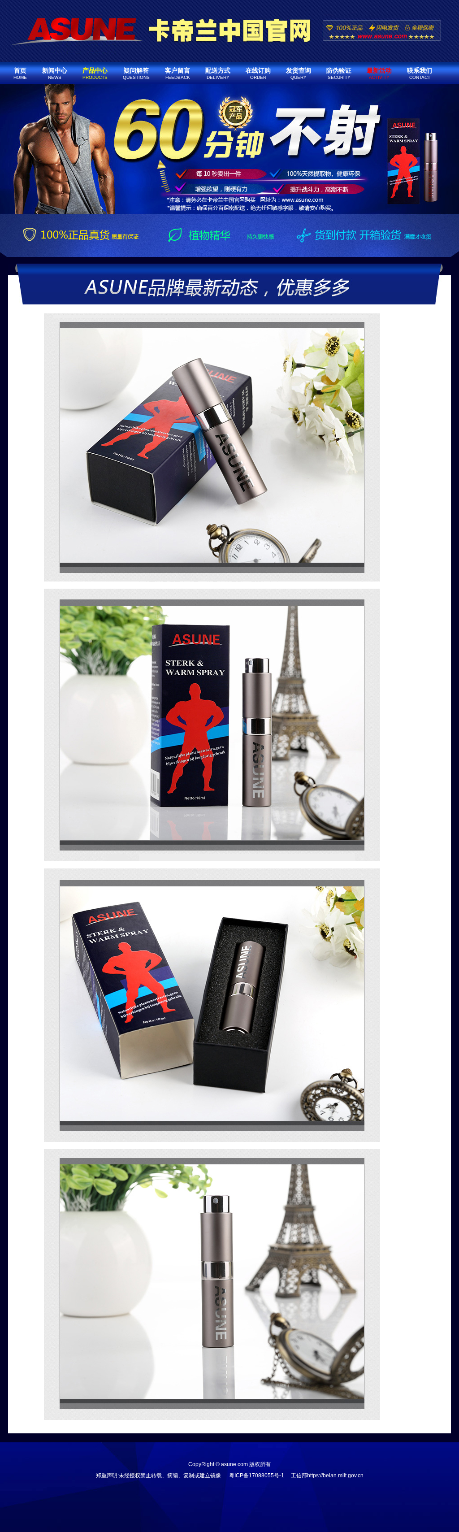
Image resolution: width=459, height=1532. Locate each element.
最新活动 (379, 73)
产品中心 (95, 73)
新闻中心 (54, 73)
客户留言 (177, 73)
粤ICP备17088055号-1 (256, 1475)
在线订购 (258, 73)
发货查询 (298, 73)
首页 (20, 73)
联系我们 (419, 73)
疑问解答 (136, 73)
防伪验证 (338, 73)
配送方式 (217, 73)
